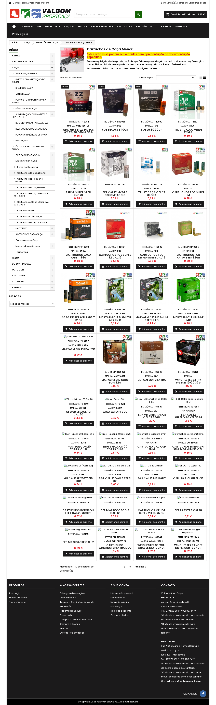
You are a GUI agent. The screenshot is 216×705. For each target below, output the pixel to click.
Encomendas (118, 597)
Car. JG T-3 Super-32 (188, 478)
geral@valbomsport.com (35, 2)
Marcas (15, 296)
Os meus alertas (120, 615)
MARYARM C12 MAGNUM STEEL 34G (152, 318)
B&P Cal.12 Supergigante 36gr (188, 416)
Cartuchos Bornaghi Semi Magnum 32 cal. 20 (188, 449)
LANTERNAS (22, 228)
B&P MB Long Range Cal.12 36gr (152, 416)
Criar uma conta (197, 2)
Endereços (117, 606)
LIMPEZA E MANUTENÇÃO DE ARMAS (28, 81)
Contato (168, 585)
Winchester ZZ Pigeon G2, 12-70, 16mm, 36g (78, 131)
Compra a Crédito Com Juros (76, 619)
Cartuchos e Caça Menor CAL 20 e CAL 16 (31, 195)
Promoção (15, 593)
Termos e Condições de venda (77, 602)
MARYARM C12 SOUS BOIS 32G (115, 381)
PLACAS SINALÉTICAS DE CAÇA (31, 134)
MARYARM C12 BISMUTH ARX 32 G (115, 318)
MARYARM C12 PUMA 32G (78, 349)
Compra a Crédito (70, 624)
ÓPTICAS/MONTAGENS (28, 155)
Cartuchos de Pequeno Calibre (28, 180)
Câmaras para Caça (27, 240)
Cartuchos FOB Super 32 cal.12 (115, 256)
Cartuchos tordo (26, 210)
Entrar (180, 2)
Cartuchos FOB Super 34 (188, 193)
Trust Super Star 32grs (78, 193)
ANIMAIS (180, 26)
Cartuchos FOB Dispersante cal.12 (151, 256)
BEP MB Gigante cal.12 (78, 542)
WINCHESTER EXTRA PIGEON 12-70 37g (188, 381)
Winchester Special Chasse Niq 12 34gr (151, 546)
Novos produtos (18, 597)
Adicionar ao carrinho (78, 141)
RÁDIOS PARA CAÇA (26, 108)
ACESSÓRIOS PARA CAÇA (29, 234)
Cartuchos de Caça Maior (31, 187)
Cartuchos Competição (30, 216)
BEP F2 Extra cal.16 (188, 510)
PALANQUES (22, 140)
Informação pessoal (122, 593)
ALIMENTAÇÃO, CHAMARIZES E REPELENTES (29, 116)
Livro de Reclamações (72, 632)
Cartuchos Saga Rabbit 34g (78, 256)
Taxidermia (22, 252)
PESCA (81, 26)
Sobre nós (65, 606)
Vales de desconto (121, 610)
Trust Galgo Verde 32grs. (188, 131)
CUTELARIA (162, 26)
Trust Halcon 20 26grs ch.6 (115, 448)
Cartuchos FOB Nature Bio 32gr (188, 256)
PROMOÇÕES (20, 34)
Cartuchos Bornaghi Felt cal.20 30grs (78, 511)
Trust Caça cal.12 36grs (151, 193)
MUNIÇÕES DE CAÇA (26, 161)
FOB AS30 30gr (151, 130)
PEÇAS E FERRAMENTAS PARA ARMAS (29, 101)
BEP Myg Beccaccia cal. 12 (115, 511)
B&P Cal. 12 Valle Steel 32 (115, 479)
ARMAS (26, 26)
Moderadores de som (28, 246)
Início (13, 50)
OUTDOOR (123, 26)
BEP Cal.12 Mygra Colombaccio (115, 193)
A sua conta (120, 585)
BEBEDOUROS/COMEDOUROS (31, 128)
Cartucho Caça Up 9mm (151, 448)
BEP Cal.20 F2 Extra (152, 380)
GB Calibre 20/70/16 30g (78, 479)
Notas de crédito (120, 602)
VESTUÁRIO (143, 26)
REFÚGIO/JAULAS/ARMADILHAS (32, 123)
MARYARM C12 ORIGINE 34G (188, 318)
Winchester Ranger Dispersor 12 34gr (188, 546)
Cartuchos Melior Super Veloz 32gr (151, 511)
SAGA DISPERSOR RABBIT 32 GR (78, 318)
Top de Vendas (17, 602)
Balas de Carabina (27, 167)
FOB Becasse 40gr (115, 130)
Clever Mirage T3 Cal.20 (78, 413)
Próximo (141, 566)
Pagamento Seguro (71, 610)
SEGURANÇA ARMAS (26, 73)
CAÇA (67, 26)
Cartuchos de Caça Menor (31, 173)
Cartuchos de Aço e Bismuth (32, 222)
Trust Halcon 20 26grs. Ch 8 (78, 448)
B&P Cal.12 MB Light (152, 478)
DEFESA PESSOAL (101, 26)
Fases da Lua (67, 615)
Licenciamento (68, 597)
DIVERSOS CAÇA (24, 88)
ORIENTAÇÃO (23, 93)
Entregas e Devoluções (72, 593)
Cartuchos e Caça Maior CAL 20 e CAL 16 (31, 203)
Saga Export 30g (115, 412)
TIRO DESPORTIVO (47, 26)
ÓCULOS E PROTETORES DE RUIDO (28, 148)
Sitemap (64, 628)
